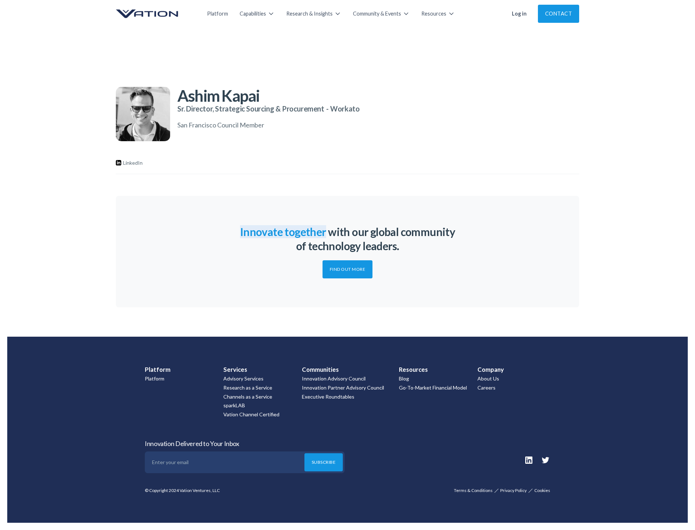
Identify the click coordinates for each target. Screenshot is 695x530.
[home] (154, 13)
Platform (217, 13)
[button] (257, 14)
